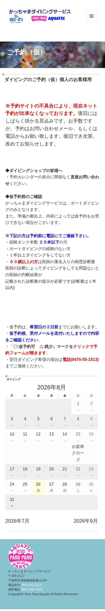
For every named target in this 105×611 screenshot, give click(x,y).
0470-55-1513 (84, 359)
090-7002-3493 (32, 589)
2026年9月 (86, 521)
